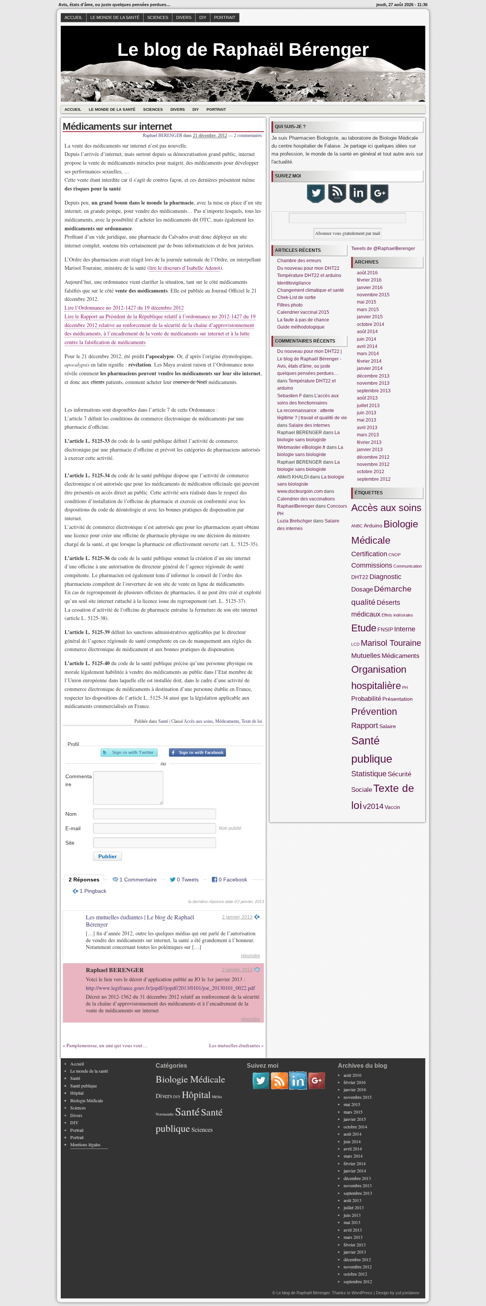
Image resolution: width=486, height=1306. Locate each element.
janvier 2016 (370, 287)
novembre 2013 (373, 383)
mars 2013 (368, 434)
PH (405, 687)
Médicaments (227, 721)
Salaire (387, 726)
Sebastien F (289, 395)
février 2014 (369, 361)
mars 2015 (368, 309)
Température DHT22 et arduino (309, 275)
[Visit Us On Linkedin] (358, 202)
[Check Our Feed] (336, 202)
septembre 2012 (374, 479)
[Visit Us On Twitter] (315, 202)
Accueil (73, 17)
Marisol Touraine (391, 643)
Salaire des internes (309, 425)
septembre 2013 (374, 390)
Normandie (165, 1114)
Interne (404, 629)
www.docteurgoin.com (300, 491)
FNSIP (385, 629)
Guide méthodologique (301, 327)
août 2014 (367, 331)
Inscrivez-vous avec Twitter (129, 752)
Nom (71, 814)
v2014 (373, 806)
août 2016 (367, 272)
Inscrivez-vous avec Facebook (197, 752)
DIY (202, 17)
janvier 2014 (370, 368)
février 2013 (369, 442)
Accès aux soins (198, 721)
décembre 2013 (373, 376)
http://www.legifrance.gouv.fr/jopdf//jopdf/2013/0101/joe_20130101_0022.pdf (170, 987)
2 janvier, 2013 (237, 917)
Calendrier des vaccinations (306, 499)
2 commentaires (248, 135)
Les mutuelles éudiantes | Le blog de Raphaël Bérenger (140, 920)
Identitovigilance (294, 283)
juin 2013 (366, 412)
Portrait (224, 17)
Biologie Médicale (86, 1100)
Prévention (374, 711)
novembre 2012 (373, 464)
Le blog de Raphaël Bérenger (243, 49)
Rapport (364, 725)
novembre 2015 (373, 294)
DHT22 (359, 577)
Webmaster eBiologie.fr (301, 447)
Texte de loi (251, 721)
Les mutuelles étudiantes (234, 1045)
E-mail (72, 828)
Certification (369, 554)
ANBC (357, 526)
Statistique (369, 773)
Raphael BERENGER (162, 135)
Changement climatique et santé (310, 290)
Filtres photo (290, 305)
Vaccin (392, 807)
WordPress (362, 1292)
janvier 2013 (370, 449)
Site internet (74, 847)
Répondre (250, 955)
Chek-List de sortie (296, 297)
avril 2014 (367, 346)
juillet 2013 (368, 405)
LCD (355, 644)
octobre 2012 (370, 471)
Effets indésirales (397, 615)
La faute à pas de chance (303, 320)
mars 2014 (368, 353)
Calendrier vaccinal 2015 (303, 312)
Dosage (362, 589)
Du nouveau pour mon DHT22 (308, 268)
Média (217, 1096)
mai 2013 (366, 420)
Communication (407, 566)
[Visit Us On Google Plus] (379, 202)
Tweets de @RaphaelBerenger (383, 248)
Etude (363, 628)
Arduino (373, 525)
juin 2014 (366, 339)
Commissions (371, 565)
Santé (163, 721)
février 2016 (369, 280)
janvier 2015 (370, 316)
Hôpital (77, 1093)
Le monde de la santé (114, 17)
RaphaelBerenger (295, 506)
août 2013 (367, 398)
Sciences (157, 17)
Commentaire (78, 780)
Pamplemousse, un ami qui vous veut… (106, 1045)
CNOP (394, 554)
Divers (183, 17)
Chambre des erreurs (299, 260)
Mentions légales (85, 1144)
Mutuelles (365, 655)
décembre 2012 (373, 457)
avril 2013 (367, 427)
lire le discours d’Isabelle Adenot (184, 267)
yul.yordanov (408, 1292)
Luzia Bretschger (294, 521)
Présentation (397, 699)
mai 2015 (366, 302)
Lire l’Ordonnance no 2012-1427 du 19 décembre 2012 (124, 307)
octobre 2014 (370, 324)
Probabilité (366, 698)
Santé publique (83, 1086)
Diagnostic (385, 577)
